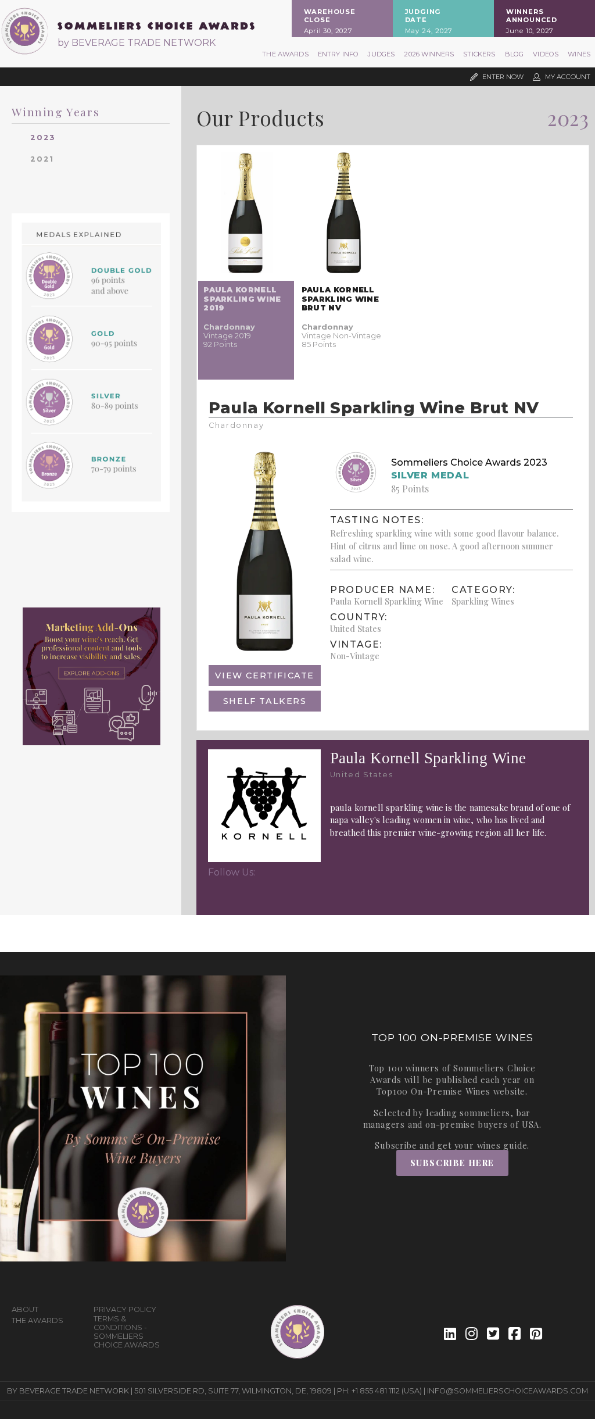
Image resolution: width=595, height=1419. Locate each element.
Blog (514, 54)
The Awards (285, 54)
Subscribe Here (452, 1162)
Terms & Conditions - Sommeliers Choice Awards (127, 1331)
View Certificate (264, 675)
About (25, 1309)
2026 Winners (429, 54)
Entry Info (338, 54)
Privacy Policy (125, 1309)
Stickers (479, 54)
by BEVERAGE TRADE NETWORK (137, 42)
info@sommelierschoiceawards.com (507, 1390)
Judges (381, 54)
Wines (579, 54)
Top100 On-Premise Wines (433, 1091)
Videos (545, 54)
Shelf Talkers (265, 701)
